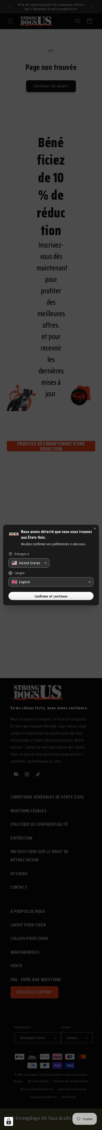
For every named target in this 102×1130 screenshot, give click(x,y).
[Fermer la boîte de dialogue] (95, 528)
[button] (28, 563)
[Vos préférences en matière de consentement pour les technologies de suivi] (8, 1121)
